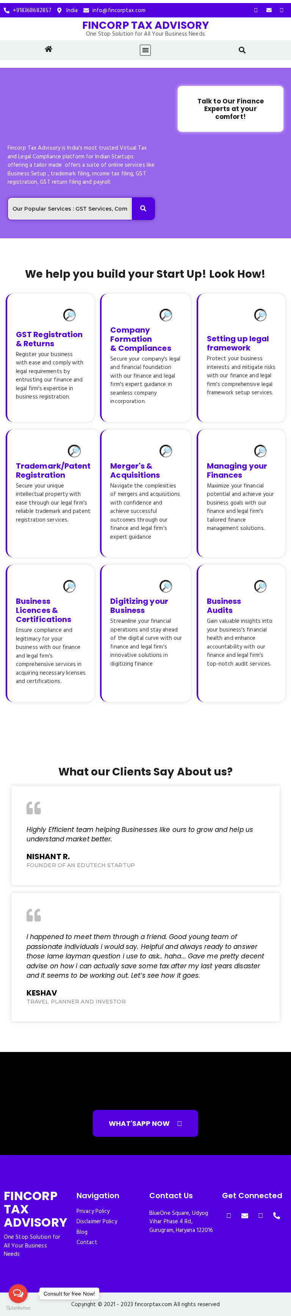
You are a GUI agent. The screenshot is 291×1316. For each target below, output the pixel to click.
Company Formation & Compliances (140, 339)
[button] (145, 50)
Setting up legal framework (238, 343)
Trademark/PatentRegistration (53, 470)
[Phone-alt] (276, 1215)
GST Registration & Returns (49, 339)
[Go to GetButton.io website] (18, 1308)
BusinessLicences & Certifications (43, 610)
